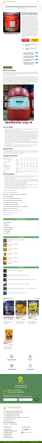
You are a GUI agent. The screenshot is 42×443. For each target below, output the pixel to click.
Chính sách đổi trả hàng (8, 437)
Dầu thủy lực (6, 225)
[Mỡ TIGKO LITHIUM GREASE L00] (5, 258)
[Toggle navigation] (38, 1)
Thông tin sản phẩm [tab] (7, 67)
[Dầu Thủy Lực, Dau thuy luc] (9, 1)
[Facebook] (22, 429)
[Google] (28, 429)
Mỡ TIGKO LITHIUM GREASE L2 (12, 253)
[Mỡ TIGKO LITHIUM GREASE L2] (5, 253)
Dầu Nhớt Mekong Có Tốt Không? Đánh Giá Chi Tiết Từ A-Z (17, 292)
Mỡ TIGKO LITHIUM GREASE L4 (12, 244)
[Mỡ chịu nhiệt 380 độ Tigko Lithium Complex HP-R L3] (5, 240)
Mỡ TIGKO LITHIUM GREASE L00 (12, 257)
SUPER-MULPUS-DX (13, 192)
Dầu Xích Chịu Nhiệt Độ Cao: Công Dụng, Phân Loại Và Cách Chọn (18, 275)
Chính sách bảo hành (8, 434)
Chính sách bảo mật (7, 435)
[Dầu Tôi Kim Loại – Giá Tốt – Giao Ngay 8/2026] (5, 270)
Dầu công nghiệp (7, 222)
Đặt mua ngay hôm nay (35, 40)
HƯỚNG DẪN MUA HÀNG (25, 40)
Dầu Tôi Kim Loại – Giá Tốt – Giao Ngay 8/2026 (15, 270)
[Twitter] (24, 429)
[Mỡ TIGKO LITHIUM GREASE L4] (5, 245)
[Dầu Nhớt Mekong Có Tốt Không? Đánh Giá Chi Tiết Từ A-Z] (5, 293)
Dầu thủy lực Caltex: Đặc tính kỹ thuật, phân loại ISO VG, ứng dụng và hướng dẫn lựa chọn (22, 288)
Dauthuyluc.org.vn (9, 214)
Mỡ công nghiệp (7, 231)
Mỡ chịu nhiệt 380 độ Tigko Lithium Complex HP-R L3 (16, 239)
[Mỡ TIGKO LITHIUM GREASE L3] (5, 249)
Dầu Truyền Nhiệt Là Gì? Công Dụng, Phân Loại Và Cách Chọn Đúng (18, 284)
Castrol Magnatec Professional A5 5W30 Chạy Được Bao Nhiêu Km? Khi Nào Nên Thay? (22, 279)
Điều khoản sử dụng (8, 429)
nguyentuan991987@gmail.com (11, 212)
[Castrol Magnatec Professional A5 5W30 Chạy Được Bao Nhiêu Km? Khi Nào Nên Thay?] (5, 279)
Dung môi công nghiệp (8, 227)
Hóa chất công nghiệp (8, 229)
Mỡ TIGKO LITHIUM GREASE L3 (12, 248)
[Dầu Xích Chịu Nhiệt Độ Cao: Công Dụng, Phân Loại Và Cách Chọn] (5, 275)
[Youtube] (26, 429)
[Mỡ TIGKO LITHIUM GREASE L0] (5, 262)
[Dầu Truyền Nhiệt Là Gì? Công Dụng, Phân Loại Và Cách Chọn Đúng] (5, 284)
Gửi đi (36, 399)
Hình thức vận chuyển (8, 432)
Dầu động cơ (6, 224)
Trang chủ (18, 8)
